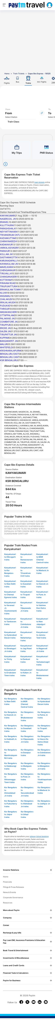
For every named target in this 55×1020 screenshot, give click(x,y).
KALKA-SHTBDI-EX (16, 531)
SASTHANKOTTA (8, 257)
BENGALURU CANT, (31, 450)
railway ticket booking (39, 836)
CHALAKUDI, (10, 436)
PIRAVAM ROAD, (22, 431)
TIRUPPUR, (25, 442)
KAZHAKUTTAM (8, 238)
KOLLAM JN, (19, 423)
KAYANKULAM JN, (28, 425)
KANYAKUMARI (7, 215)
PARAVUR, (9, 423)
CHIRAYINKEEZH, (12, 420)
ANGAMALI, (35, 434)
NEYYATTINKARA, (39, 414)
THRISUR (4, 309)
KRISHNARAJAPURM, (32, 447)
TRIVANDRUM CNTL (10, 235)
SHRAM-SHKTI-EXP (19, 533)
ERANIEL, (37, 412)
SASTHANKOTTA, (33, 423)
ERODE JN (5, 328)
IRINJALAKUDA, (23, 436)
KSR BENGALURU (9, 360)
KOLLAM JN (6, 254)
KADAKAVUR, (26, 420)
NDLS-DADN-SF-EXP (13, 521)
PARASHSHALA (7, 228)
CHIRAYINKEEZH (8, 241)
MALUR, (8, 447)
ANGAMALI (5, 296)
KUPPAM (4, 337)
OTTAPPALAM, (26, 439)
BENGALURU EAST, (13, 450)
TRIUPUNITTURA (8, 286)
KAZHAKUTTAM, (30, 417)
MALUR (3, 344)
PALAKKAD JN (7, 318)
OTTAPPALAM (7, 315)
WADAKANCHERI (8, 312)
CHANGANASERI (8, 276)
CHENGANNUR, (11, 428)
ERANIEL (4, 222)
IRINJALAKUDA (7, 302)
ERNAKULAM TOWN (10, 289)
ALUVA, (26, 434)
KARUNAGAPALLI (8, 260)
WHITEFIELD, (17, 447)
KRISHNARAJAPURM (10, 350)
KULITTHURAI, (10, 414)
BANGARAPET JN (9, 341)
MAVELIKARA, (43, 425)
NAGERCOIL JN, (25, 412)
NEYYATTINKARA (8, 231)
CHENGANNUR (7, 270)
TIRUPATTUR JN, (12, 445)
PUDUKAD (5, 305)
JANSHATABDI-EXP (21, 524)
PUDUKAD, (35, 436)
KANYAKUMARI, (11, 412)
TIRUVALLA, (23, 428)
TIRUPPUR (5, 325)
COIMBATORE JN (8, 321)
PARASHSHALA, (24, 414)
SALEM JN (5, 331)
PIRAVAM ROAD (8, 283)
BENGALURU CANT (9, 357)
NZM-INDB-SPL (32, 531)
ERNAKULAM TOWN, (13, 434)
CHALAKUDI (6, 299)
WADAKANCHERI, (12, 439)
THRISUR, (44, 436)
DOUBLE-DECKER (16, 526)
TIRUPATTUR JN (8, 334)
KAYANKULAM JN (9, 263)
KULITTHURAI (7, 225)
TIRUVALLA (5, 273)
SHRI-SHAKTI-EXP (31, 521)
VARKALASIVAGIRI (9, 247)
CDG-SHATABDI (31, 526)
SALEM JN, (45, 442)
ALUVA (3, 292)
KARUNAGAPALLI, (12, 425)
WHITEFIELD (6, 347)
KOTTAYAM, (9, 431)
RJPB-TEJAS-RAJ (23, 529)
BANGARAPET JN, (36, 445)
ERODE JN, (35, 442)
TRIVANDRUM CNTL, (13, 417)
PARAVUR (4, 251)
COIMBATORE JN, (12, 442)
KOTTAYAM (5, 280)
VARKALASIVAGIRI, (40, 420)
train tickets (39, 182)
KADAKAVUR (6, 244)
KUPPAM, (24, 445)
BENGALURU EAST (9, 353)
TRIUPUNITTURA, (37, 431)
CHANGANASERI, (36, 428)
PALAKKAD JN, (39, 439)
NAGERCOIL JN (8, 219)
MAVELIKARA (6, 267)
